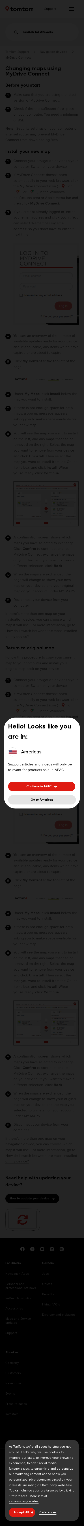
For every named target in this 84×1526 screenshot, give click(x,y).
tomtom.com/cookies (24, 1501)
